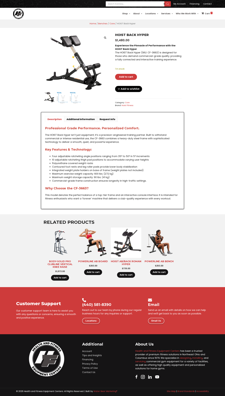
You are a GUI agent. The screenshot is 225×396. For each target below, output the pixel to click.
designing (185, 358)
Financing (87, 359)
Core (112, 23)
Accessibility (202, 391)
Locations (150, 13)
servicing (140, 361)
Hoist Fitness (127, 105)
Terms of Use (90, 368)
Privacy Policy (90, 363)
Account (87, 351)
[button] (105, 37)
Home (93, 23)
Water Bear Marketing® (105, 391)
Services (165, 13)
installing (197, 358)
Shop (125, 13)
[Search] (167, 3)
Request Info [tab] (107, 119)
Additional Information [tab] (81, 119)
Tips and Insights (92, 355)
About (136, 13)
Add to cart (126, 76)
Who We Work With (186, 13)
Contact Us (88, 372)
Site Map (171, 391)
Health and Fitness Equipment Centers (157, 351)
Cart (208, 13)
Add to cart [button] (60, 277)
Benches (102, 23)
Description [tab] (55, 119)
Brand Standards (186, 391)
